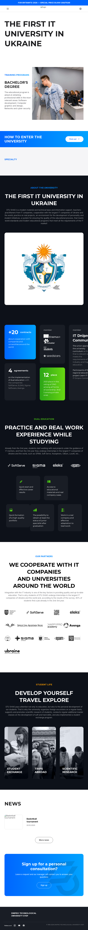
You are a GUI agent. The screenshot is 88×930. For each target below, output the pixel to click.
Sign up (44, 885)
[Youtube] (19, 925)
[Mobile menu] (7, 8)
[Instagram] (14, 925)
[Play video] (44, 269)
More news (44, 840)
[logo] (7, 914)
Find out (72, 139)
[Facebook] (23, 925)
